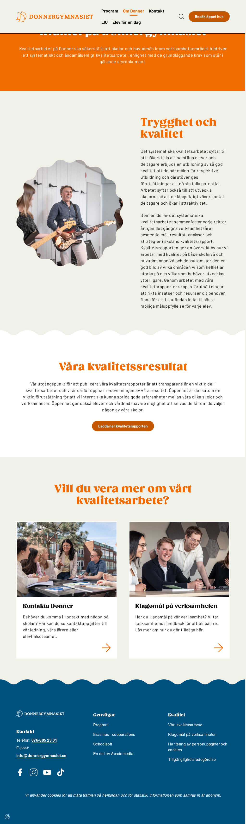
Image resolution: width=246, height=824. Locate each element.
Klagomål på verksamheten (176, 606)
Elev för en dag (126, 22)
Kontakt (156, 10)
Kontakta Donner (48, 606)
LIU (104, 22)
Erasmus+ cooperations (114, 734)
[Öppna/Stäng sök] (181, 16)
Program (109, 10)
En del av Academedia (113, 753)
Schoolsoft (102, 744)
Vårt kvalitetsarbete (185, 724)
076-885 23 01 (44, 740)
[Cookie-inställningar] (7, 817)
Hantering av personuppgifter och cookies (197, 746)
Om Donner (133, 10)
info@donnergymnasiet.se (41, 755)
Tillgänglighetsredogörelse (192, 759)
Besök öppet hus (209, 16)
